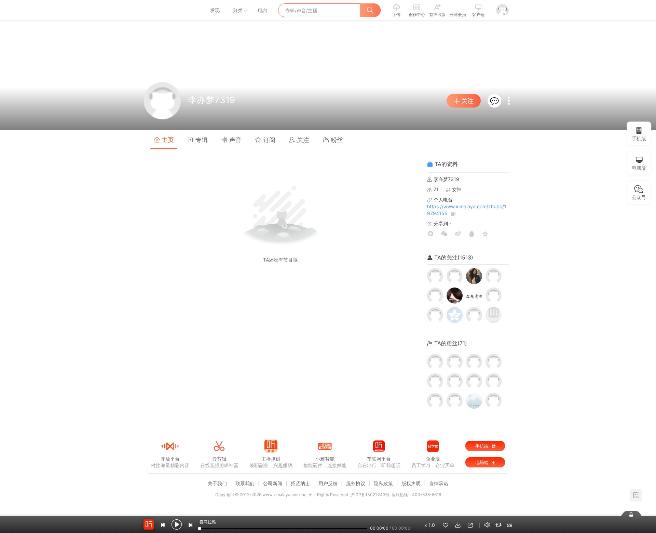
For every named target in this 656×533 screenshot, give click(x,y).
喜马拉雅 (170, 10)
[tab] (163, 139)
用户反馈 (328, 483)
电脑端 (482, 462)
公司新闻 (272, 483)
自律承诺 (438, 483)
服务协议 (355, 483)
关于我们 (217, 483)
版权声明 (411, 483)
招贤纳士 (300, 483)
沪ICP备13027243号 (370, 494)
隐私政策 (383, 483)
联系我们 (245, 483)
